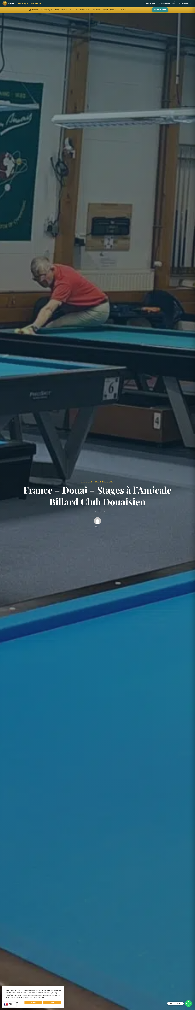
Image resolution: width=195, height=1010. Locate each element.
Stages (73, 10)
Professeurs (60, 10)
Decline (33, 1002)
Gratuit (96, 10)
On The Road (109, 10)
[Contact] (174, 3)
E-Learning (46, 10)
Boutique (84, 10)
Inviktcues (123, 10)
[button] (188, 1003)
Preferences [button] (41, 997)
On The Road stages (104, 481)
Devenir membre (160, 10)
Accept (52, 1002)
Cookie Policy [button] (50, 995)
